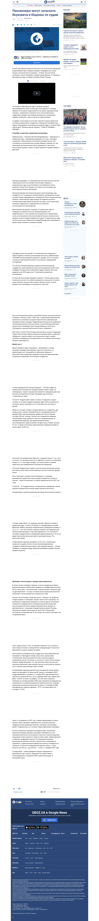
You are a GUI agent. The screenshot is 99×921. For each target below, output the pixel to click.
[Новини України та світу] (43, 792)
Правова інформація (60, 801)
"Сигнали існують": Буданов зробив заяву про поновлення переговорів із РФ (74, 143)
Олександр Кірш (68, 278)
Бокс (42, 843)
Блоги (62, 833)
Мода (39, 872)
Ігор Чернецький (68, 269)
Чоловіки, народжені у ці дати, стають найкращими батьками (71, 47)
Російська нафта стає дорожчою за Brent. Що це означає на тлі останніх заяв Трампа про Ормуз (72, 222)
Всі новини (83, 833)
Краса (35, 872)
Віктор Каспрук (68, 216)
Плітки (31, 872)
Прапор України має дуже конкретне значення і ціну (72, 266)
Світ (33, 833)
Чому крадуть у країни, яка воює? (71, 257)
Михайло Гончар (68, 288)
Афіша (26, 872)
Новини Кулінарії (39, 858)
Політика (24, 833)
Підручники (31, 848)
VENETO (59, 5)
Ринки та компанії (29, 862)
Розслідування (55, 833)
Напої (32, 858)
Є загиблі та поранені (68, 164)
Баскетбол (32, 843)
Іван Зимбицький (68, 260)
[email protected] (30, 909)
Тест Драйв (27, 853)
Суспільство (74, 833)
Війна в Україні (38, 5)
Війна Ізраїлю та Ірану (49, 5)
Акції (41, 853)
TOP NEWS (67, 106)
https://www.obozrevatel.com (63, 879)
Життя (43, 833)
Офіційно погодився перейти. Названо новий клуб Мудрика (71, 61)
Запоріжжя (35, 838)
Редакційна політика (17, 791)
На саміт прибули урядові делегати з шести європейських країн (74, 134)
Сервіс (45, 853)
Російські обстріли (67, 5)
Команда (42, 801)
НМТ (51, 848)
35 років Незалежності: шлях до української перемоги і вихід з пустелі (71, 203)
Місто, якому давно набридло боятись (70, 275)
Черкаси (46, 838)
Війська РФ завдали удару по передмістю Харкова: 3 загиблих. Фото (74, 159)
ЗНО (48, 848)
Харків (30, 838)
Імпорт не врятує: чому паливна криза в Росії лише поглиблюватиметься (71, 284)
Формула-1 (46, 843)
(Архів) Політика (27, 18)
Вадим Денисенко (68, 227)
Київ (26, 838)
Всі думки (67, 293)
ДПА (44, 848)
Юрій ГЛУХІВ (20, 18)
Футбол (27, 843)
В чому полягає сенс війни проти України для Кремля (72, 213)
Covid (43, 867)
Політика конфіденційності (77, 801)
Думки (65, 198)
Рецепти (27, 858)
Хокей (37, 843)
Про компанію (28, 801)
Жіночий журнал (46, 872)
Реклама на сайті (29, 804)
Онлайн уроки (38, 848)
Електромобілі (35, 853)
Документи (43, 804)
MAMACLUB (38, 867)
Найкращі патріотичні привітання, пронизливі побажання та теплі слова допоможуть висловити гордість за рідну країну (73, 37)
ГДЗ (26, 848)
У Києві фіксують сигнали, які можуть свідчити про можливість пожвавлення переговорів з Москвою (73, 149)
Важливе (66, 10)
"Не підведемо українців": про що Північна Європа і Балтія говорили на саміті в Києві (74, 129)
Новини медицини (29, 867)
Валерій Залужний (69, 207)
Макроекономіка (39, 862)
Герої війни (30, 5)
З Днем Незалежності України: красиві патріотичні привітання (73, 31)
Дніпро (41, 838)
